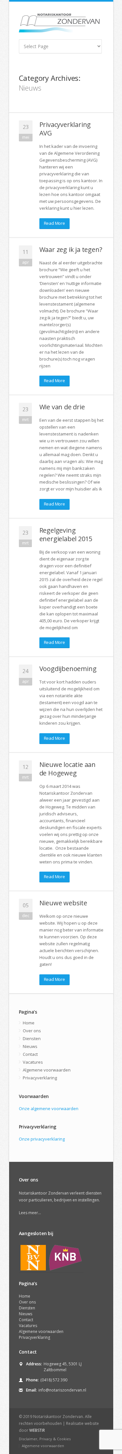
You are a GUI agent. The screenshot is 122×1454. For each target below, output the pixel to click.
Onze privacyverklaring (42, 1139)
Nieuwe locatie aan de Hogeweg (67, 768)
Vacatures (33, 1062)
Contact (30, 1054)
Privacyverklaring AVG (65, 128)
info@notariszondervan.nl (62, 1390)
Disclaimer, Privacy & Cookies (45, 1438)
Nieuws (30, 1046)
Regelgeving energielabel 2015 (65, 534)
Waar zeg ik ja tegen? (70, 249)
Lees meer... (30, 1212)
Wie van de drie (62, 406)
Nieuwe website (63, 902)
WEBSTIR (37, 1430)
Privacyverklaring (40, 1078)
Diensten (32, 1038)
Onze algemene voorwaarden (48, 1108)
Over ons (32, 1031)
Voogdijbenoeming (68, 668)
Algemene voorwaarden (47, 1070)
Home (28, 1023)
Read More (54, 223)
